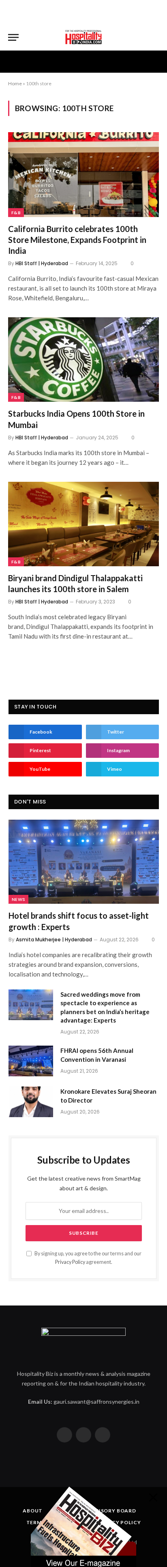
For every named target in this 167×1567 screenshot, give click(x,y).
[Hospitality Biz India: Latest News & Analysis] (83, 37)
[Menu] (13, 37)
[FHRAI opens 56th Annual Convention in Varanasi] (31, 1061)
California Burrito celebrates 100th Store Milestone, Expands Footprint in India (77, 239)
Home (15, 83)
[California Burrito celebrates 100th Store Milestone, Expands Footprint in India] (83, 174)
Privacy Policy (70, 1262)
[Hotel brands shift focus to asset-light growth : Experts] (84, 862)
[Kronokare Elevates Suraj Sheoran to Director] (31, 1101)
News (18, 899)
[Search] (155, 37)
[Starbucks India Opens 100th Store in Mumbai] (83, 359)
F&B (16, 212)
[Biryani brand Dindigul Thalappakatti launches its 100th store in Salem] (83, 524)
